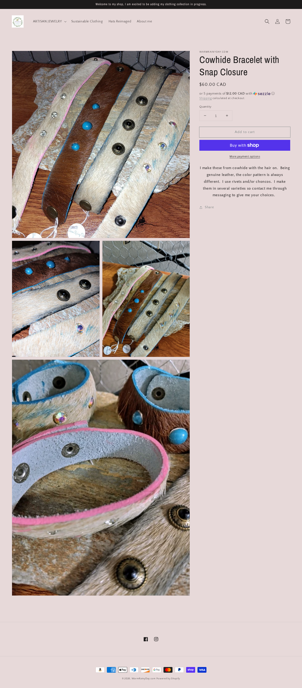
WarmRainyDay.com (144, 678)
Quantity (205, 106)
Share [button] (209, 207)
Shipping (205, 98)
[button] (267, 21)
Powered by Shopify (168, 678)
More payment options (245, 156)
